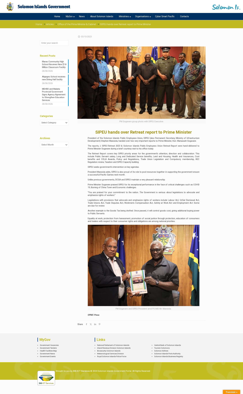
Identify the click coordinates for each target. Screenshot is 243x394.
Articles (50, 24)
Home (39, 24)
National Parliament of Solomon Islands (113, 345)
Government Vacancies (49, 345)
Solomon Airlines (161, 351)
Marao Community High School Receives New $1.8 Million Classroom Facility (54, 64)
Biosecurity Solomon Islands (108, 351)
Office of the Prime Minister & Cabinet (77, 24)
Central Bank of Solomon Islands (167, 345)
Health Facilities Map (48, 351)
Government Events (48, 356)
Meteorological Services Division (110, 354)
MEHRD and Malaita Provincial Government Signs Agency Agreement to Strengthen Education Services (53, 94)
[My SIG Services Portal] (38, 6)
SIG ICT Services (81, 371)
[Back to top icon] (231, 389)
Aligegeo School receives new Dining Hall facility (53, 78)
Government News (47, 354)
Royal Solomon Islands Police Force (111, 356)
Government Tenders (48, 348)
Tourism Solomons (162, 348)
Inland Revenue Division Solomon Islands (113, 348)
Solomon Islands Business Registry (168, 356)
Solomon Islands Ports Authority (167, 354)
